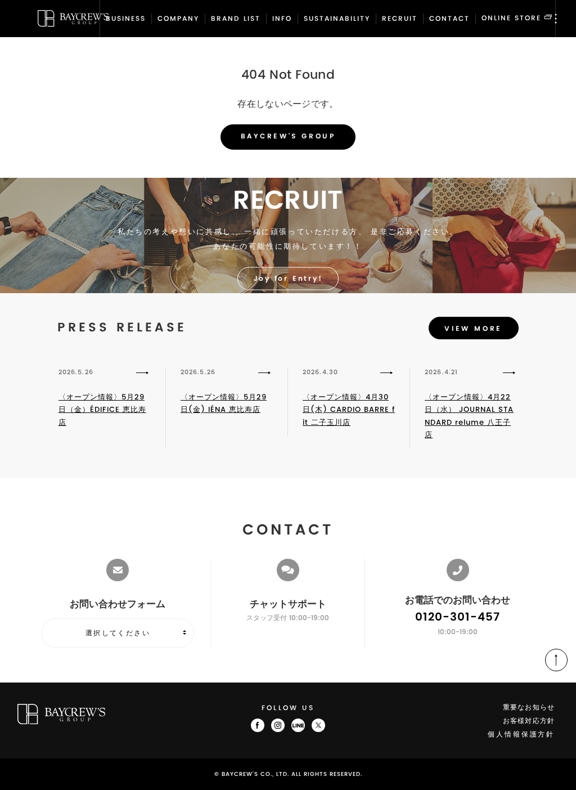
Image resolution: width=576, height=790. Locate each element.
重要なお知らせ (529, 707)
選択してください (118, 633)
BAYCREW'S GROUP (288, 136)
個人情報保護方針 (521, 734)
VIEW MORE (473, 329)
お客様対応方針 (529, 721)
